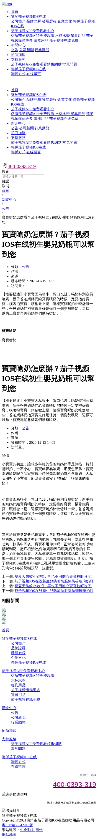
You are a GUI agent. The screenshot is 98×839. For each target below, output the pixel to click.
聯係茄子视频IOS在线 (28, 69)
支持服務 (18, 59)
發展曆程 (49, 21)
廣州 (39, 830)
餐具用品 (78, 36)
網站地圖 (9, 834)
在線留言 (33, 74)
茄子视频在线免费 (63, 40)
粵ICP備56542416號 (17, 825)
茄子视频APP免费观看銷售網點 (36, 64)
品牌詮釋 (33, 21)
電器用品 (41, 40)
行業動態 (42, 50)
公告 (14, 50)
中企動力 (27, 830)
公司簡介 (18, 21)
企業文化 (64, 21)
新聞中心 (18, 45)
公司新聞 (26, 50)
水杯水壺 (63, 36)
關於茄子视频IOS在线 (28, 16)
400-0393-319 (22, 166)
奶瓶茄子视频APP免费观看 (33, 36)
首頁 (14, 12)
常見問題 (69, 64)
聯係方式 (18, 74)
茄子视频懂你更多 (25, 690)
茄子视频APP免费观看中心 (32, 31)
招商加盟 (18, 55)
